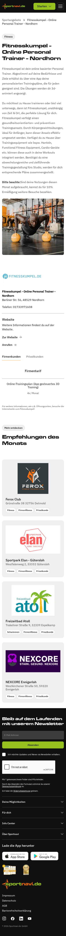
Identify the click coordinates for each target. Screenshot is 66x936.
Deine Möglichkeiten (13, 801)
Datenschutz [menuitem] (9, 900)
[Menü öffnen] (60, 6)
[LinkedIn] (21, 918)
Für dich (6, 812)
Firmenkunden (11, 356)
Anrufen (7, 345)
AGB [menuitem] (4, 905)
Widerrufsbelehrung (21, 791)
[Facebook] (13, 918)
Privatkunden (34, 356)
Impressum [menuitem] (8, 895)
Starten (42, 6)
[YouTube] (29, 918)
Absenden (33, 745)
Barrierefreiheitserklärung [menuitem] (16, 910)
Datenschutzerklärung (11, 786)
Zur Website (10, 337)
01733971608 (22, 307)
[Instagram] (4, 918)
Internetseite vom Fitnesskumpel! (18, 409)
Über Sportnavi (10, 834)
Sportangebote (11, 20)
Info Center (8, 823)
